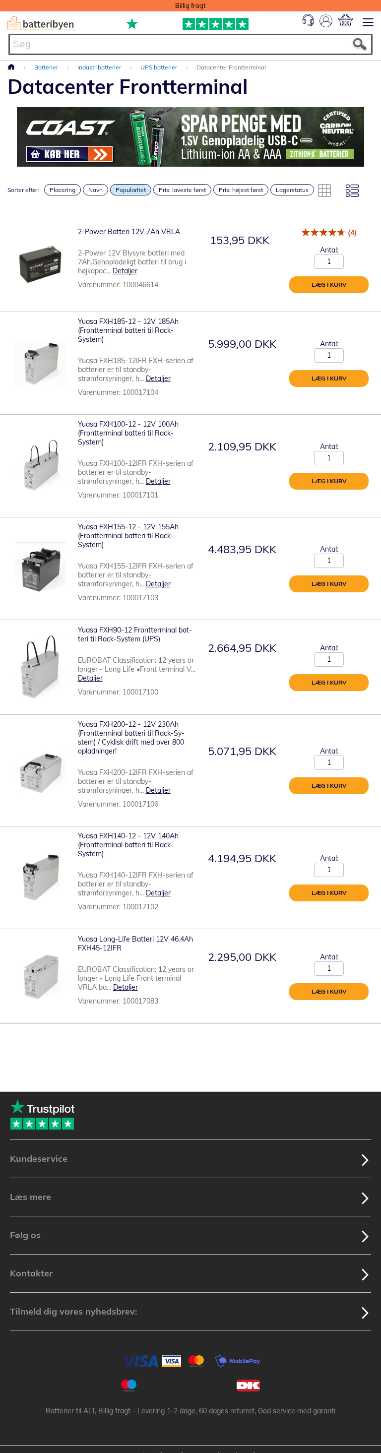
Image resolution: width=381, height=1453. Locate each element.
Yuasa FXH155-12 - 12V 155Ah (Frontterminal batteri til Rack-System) (128, 535)
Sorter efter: (23, 189)
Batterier (47, 67)
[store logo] (40, 23)
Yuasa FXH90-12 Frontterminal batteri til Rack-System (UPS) (135, 634)
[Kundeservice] (308, 23)
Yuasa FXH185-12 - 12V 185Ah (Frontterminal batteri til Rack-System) (128, 330)
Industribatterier (100, 67)
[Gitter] (324, 190)
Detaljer (125, 270)
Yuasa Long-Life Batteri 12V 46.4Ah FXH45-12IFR (135, 943)
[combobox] (190, 44)
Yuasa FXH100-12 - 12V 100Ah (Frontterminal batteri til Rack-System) (128, 433)
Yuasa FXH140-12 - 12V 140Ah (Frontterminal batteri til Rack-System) (128, 844)
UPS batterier (159, 67)
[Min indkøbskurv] (345, 20)
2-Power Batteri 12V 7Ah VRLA (129, 231)
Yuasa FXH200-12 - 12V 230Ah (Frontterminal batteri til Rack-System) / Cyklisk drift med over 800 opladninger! (131, 738)
